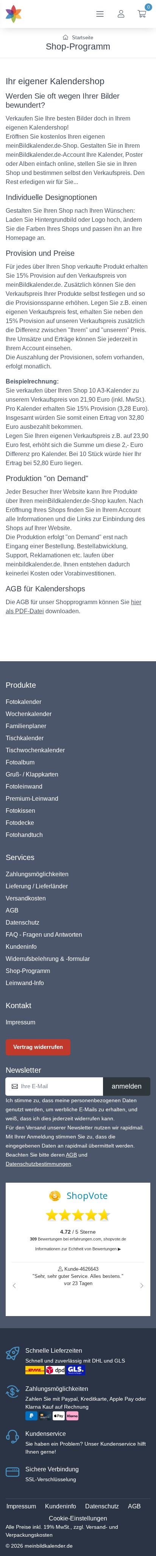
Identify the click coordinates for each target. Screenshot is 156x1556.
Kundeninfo (21, 946)
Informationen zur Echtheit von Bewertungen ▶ (78, 1249)
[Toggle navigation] (99, 14)
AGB (12, 910)
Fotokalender (23, 702)
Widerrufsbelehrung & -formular (48, 959)
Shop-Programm (28, 971)
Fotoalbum (20, 762)
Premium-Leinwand (32, 798)
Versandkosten (26, 898)
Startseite (81, 37)
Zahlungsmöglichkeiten (37, 874)
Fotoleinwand (24, 786)
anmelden (127, 1086)
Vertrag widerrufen (38, 1047)
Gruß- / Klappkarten (32, 774)
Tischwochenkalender (35, 750)
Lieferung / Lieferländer (37, 886)
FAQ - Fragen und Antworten (44, 934)
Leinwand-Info (25, 983)
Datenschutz (22, 922)
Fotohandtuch (24, 835)
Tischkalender (25, 738)
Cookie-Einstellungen (78, 1518)
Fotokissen (20, 810)
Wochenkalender (28, 714)
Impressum (20, 1022)
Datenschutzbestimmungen (38, 1164)
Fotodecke (20, 823)
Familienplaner (26, 726)
